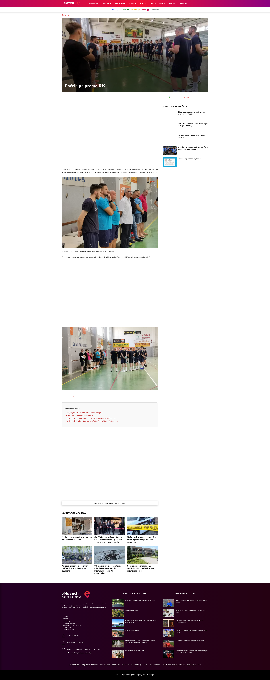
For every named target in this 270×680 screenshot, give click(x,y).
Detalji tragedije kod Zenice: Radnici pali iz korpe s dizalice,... (193, 125)
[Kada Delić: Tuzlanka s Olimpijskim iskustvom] (168, 644)
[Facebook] (93, 98)
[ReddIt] (122, 98)
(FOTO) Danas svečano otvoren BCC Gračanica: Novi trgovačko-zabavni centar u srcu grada (108, 539)
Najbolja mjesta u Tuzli (132, 630)
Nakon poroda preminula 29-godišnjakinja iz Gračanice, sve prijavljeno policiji (140, 568)
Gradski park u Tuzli (131, 610)
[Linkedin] (112, 98)
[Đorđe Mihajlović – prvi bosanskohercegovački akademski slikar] (168, 623)
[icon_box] (70, 636)
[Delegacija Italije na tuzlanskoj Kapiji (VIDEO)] (170, 139)
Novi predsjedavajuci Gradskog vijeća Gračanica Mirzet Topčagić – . (92, 421)
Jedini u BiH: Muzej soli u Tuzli (134, 650)
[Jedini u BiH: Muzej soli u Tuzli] (118, 654)
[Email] (127, 98)
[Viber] (102, 98)
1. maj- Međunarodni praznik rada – (79, 415)
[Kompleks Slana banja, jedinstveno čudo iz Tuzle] (118, 603)
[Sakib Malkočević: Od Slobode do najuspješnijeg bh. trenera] (168, 603)
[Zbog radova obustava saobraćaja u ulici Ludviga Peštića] (170, 115)
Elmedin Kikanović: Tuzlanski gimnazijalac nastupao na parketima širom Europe (192, 651)
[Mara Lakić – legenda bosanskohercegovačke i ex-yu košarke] (168, 633)
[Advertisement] (110, 133)
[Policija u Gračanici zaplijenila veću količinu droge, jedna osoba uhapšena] (77, 555)
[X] (97, 98)
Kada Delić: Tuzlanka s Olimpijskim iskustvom (190, 640)
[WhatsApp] (107, 98)
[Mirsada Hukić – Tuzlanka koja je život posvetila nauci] (168, 613)
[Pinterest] (117, 98)
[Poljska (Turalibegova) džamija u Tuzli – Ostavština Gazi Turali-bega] (118, 623)
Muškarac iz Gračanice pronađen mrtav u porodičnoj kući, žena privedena (141, 539)
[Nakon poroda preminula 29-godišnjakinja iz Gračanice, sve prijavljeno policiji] (142, 555)
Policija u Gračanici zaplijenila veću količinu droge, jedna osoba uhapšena (77, 568)
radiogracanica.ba (68, 397)
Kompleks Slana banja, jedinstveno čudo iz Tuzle (140, 600)
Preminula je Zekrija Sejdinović (189, 159)
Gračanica (65, 15)
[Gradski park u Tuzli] (118, 613)
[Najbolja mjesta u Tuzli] (118, 633)
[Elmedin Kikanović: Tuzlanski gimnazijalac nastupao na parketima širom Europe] (168, 654)
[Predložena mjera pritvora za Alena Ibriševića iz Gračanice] (77, 526)
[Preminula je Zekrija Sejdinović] (170, 162)
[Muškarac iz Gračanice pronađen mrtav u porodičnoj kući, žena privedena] (142, 526)
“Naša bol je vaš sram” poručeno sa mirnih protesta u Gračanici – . (91, 418)
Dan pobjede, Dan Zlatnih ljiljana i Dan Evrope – (84, 413)
